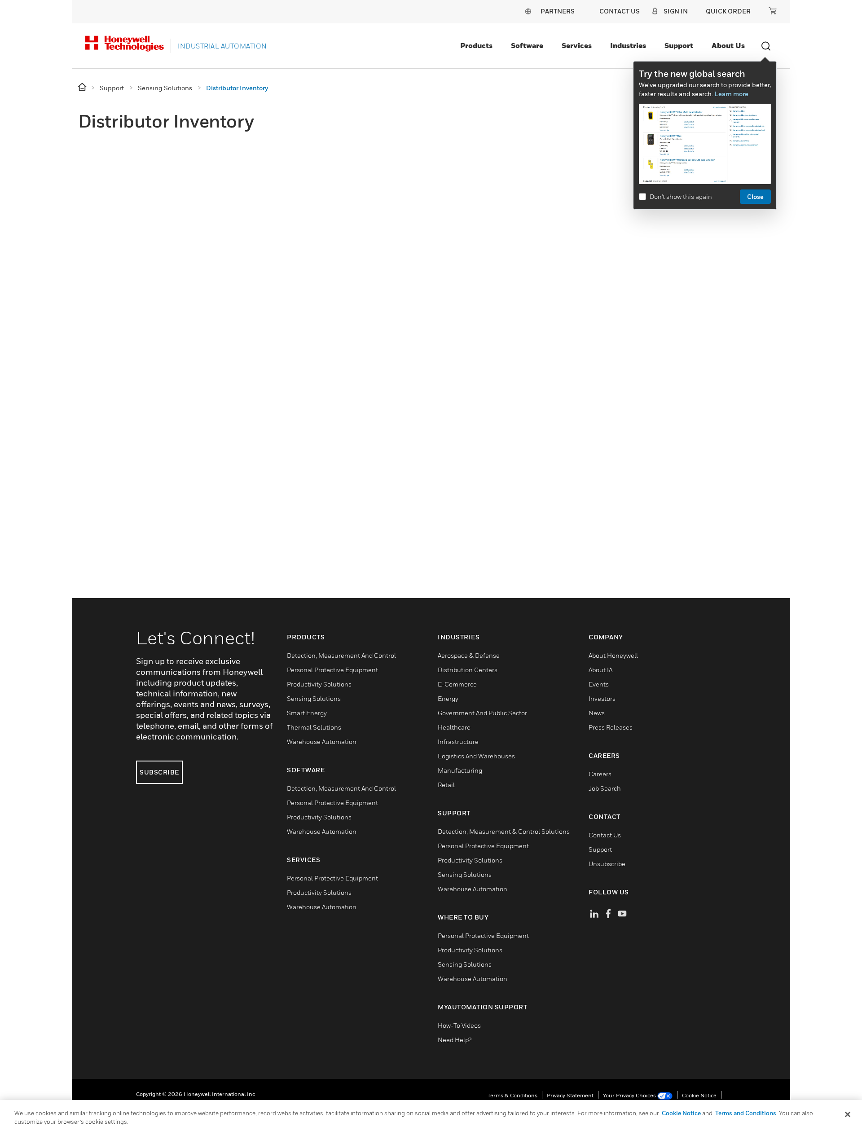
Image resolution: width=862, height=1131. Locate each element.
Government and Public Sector (482, 713)
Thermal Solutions (314, 727)
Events (599, 684)
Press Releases (611, 727)
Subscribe (159, 772)
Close (755, 196)
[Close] (848, 1114)
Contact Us (605, 835)
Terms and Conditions (745, 1113)
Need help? (454, 1039)
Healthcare (454, 727)
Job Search (605, 788)
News (597, 713)
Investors (602, 698)
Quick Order (728, 11)
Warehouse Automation (321, 741)
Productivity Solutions (319, 684)
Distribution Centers (467, 669)
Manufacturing (460, 770)
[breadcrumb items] (83, 87)
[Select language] (528, 11)
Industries (628, 45)
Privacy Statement (570, 1095)
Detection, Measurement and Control (341, 655)
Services (577, 45)
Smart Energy (307, 713)
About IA (600, 669)
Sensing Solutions (314, 698)
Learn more (731, 93)
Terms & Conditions (512, 1095)
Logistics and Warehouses (476, 756)
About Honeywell (613, 655)
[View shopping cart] (773, 11)
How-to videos (459, 1025)
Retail (446, 784)
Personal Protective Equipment (332, 669)
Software (527, 45)
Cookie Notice (699, 1095)
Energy (448, 698)
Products (476, 45)
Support (678, 45)
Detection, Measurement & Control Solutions (504, 831)
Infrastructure (458, 741)
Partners (558, 11)
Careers (600, 774)
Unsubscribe (607, 863)
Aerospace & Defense (469, 655)
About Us (728, 45)
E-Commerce (457, 684)
